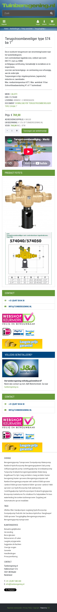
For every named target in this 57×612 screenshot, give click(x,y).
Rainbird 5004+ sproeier (32, 485)
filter (12, 510)
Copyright (36, 608)
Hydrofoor (37, 513)
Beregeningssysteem (33, 465)
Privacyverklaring (10, 556)
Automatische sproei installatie (16, 500)
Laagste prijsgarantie (12, 541)
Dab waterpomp (34, 488)
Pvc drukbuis (28, 494)
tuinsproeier (24, 519)
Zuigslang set (41, 497)
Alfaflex (7, 510)
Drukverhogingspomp (43, 491)
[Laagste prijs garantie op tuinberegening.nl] (28, 344)
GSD (48, 608)
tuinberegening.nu (11, 387)
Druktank (16, 472)
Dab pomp (46, 465)
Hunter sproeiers (20, 478)
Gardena (29, 513)
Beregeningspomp (11, 462)
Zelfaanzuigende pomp (13, 469)
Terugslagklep (21, 516)
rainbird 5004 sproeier (13, 485)
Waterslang (42, 472)
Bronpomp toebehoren (13, 494)
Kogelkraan (8, 475)
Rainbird (7, 465)
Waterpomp (46, 462)
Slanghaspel (46, 513)
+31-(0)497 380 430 (13, 581)
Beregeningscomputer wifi (37, 478)
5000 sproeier (9, 516)
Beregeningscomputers (36, 516)
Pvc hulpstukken (39, 494)
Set (24, 513)
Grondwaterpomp (45, 469)
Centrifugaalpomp (30, 469)
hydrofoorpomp (40, 510)
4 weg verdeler (38, 475)
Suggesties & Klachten (12, 544)
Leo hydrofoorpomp (19, 488)
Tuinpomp (8, 472)
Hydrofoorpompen (26, 491)
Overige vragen (10, 547)
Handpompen (19, 510)
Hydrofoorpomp (17, 465)
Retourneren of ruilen (12, 538)
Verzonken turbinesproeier (24, 497)
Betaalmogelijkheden (12, 529)
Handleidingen (10, 553)
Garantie (7, 550)
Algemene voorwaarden (14, 608)
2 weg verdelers (26, 475)
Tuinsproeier (24, 462)
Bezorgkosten (9, 535)
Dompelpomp (35, 462)
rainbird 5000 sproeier (41, 481)
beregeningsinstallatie (28, 472)
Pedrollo (19, 513)
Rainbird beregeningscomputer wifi (18, 481)
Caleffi (14, 94)
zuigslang (29, 510)
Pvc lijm (16, 475)
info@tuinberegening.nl (15, 584)
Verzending (8, 532)
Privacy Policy (27, 608)
